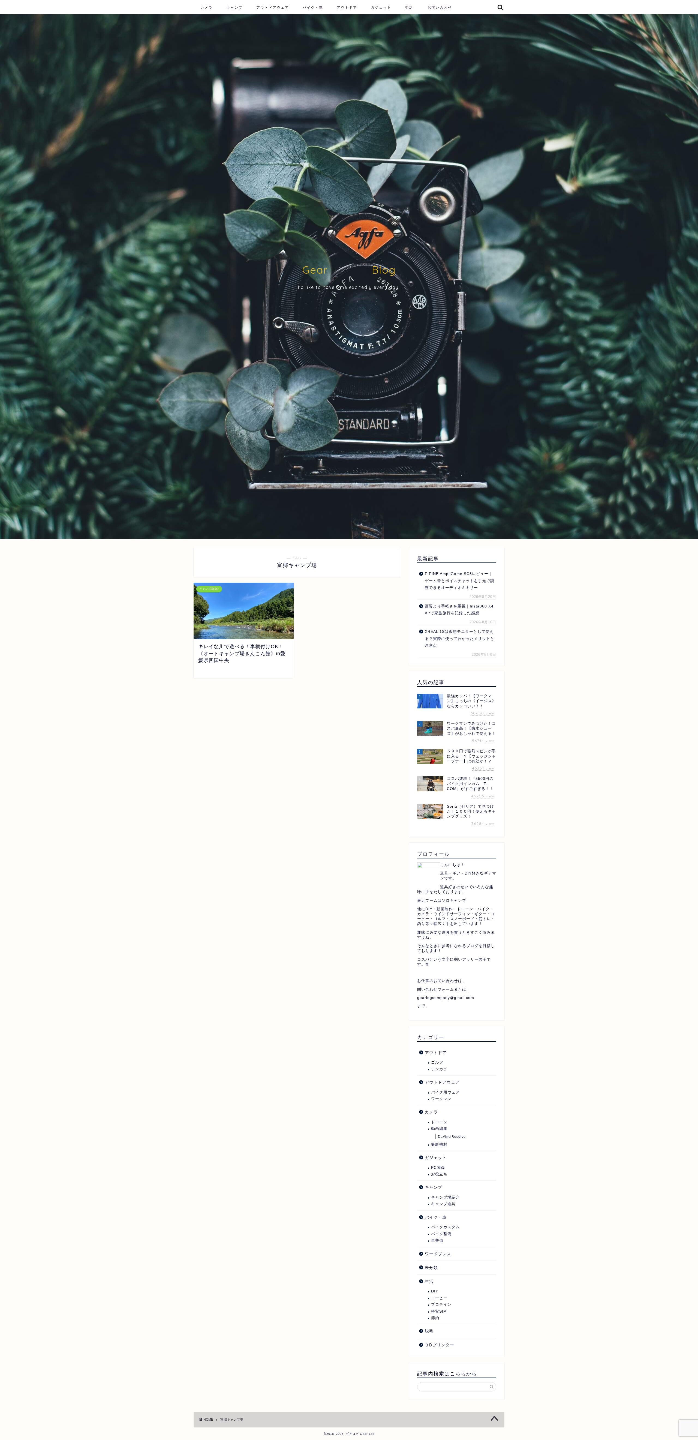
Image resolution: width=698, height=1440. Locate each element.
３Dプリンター (439, 1345)
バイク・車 (313, 7)
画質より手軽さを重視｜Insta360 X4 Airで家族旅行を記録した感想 (459, 609)
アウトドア (347, 7)
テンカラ (439, 1069)
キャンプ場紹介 (445, 1197)
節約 (435, 1318)
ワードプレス (438, 1254)
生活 (409, 7)
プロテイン (441, 1305)
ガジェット (381, 7)
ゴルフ (437, 1062)
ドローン (439, 1122)
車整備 (437, 1240)
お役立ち (439, 1174)
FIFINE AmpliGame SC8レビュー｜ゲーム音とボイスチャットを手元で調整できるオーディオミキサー (459, 581)
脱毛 (429, 1331)
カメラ (206, 7)
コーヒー (439, 1298)
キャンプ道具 (443, 1204)
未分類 (431, 1267)
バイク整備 (441, 1234)
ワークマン (441, 1099)
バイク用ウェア (445, 1092)
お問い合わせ (440, 7)
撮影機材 (439, 1144)
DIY (434, 1291)
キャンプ (234, 7)
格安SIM (439, 1311)
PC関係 (438, 1168)
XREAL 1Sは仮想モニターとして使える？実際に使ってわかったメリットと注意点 (459, 639)
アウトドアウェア (272, 7)
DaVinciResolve (452, 1137)
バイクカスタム (445, 1227)
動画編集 (439, 1129)
